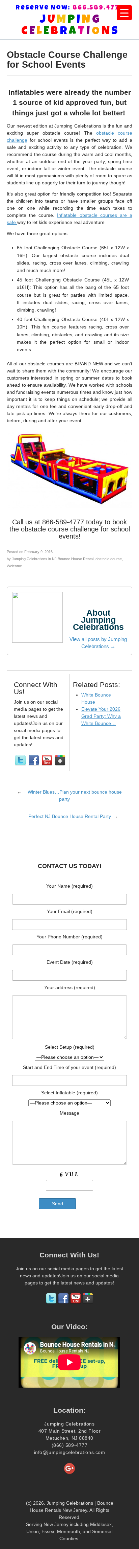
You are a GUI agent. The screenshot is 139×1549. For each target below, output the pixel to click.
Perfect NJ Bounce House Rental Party (69, 816)
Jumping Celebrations (29, 559)
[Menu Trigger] (124, 12)
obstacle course (108, 559)
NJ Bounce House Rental (72, 559)
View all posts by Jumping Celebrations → (98, 642)
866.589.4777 (98, 8)
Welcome (14, 566)
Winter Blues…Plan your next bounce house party (75, 795)
